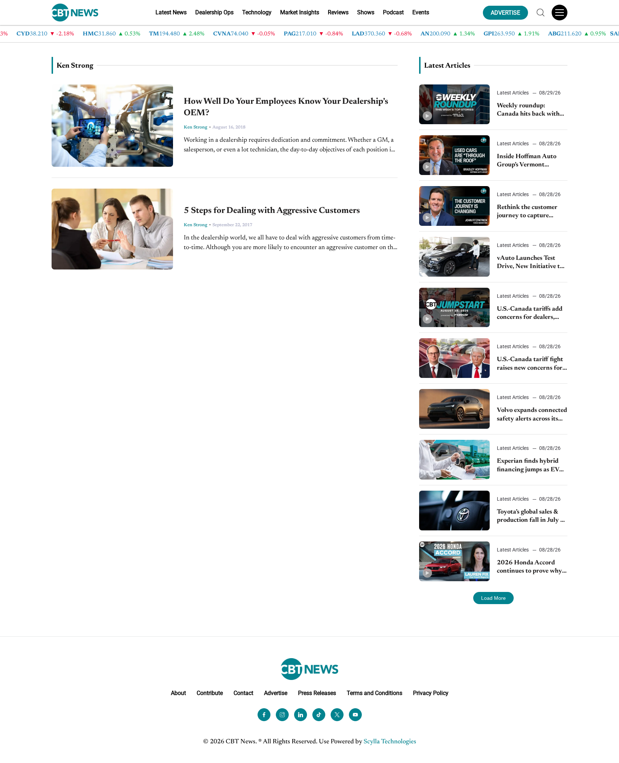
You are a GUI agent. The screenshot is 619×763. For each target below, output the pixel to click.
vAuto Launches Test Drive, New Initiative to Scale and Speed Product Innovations (531, 263)
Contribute (210, 693)
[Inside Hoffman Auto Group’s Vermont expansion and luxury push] (454, 155)
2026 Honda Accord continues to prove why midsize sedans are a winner (529, 568)
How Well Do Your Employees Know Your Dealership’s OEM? (286, 107)
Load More (493, 598)
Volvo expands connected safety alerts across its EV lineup (532, 415)
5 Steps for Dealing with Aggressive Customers (272, 210)
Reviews (338, 12)
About (178, 693)
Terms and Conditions (374, 693)
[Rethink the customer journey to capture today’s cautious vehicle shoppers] (454, 206)
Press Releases (317, 693)
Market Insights (299, 12)
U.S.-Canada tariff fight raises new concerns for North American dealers (530, 364)
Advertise (275, 693)
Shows (365, 12)
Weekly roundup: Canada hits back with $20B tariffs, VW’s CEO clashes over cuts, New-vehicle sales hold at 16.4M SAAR (530, 111)
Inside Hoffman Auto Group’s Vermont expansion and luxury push (527, 162)
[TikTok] (318, 714)
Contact (243, 693)
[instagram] (282, 714)
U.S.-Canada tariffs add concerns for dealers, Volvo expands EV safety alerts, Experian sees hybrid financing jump (531, 314)
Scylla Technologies (390, 742)
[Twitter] (337, 714)
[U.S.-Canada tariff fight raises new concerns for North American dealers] (454, 358)
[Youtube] (355, 714)
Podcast (393, 12)
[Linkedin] (300, 714)
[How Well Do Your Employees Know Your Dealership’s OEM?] (112, 125)
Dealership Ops (214, 12)
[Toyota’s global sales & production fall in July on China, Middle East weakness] (454, 510)
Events (420, 12)
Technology (257, 12)
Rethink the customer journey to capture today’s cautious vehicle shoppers (529, 212)
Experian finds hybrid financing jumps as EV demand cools (528, 466)
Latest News (171, 12)
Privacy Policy (430, 693)
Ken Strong (195, 127)
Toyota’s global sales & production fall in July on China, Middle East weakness (532, 517)
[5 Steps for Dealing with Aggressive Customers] (112, 229)
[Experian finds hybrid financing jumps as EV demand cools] (454, 460)
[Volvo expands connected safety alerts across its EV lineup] (454, 409)
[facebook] (264, 714)
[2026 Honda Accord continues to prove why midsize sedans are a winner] (454, 561)
